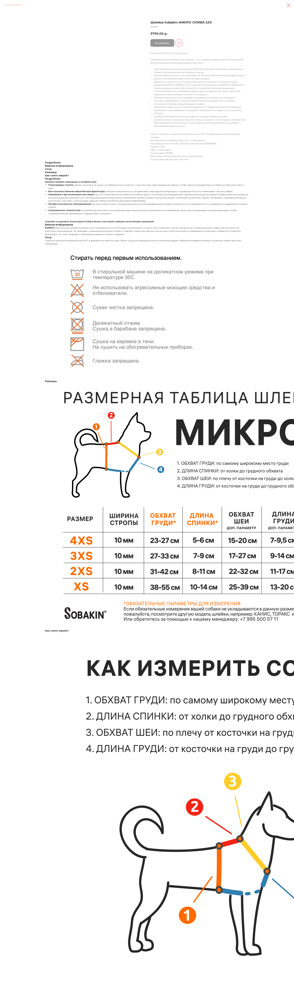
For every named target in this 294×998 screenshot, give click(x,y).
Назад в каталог (14, 5)
